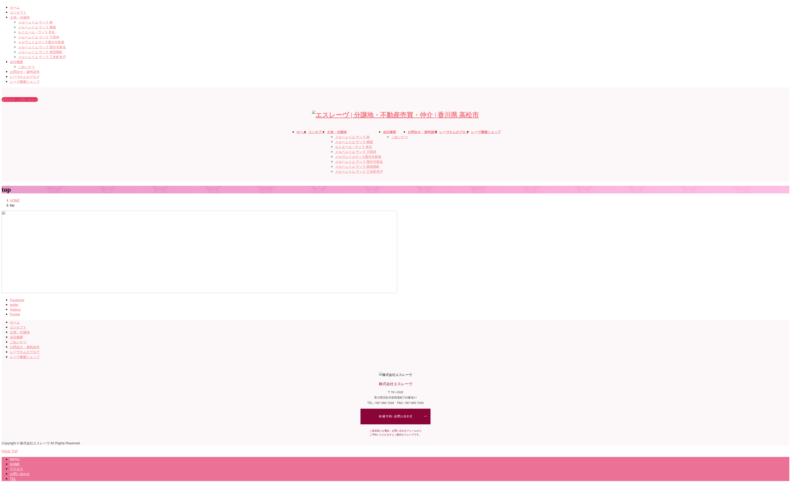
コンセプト (18, 12)
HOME (15, 464)
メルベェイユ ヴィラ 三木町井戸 (42, 56)
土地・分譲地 (20, 17)
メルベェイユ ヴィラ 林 (35, 22)
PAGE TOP (10, 451)
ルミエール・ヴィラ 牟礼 (36, 32)
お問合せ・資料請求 (25, 71)
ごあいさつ (26, 66)
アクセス (16, 468)
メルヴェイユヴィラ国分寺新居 (41, 42)
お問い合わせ (20, 473)
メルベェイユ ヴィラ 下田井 (38, 37)
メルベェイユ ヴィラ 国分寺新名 (42, 47)
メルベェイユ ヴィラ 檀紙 (37, 27)
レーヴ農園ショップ (25, 81)
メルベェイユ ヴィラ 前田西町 (40, 51)
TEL (13, 478)
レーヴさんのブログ (25, 76)
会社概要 (16, 61)
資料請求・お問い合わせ (20, 99)
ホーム (15, 7)
